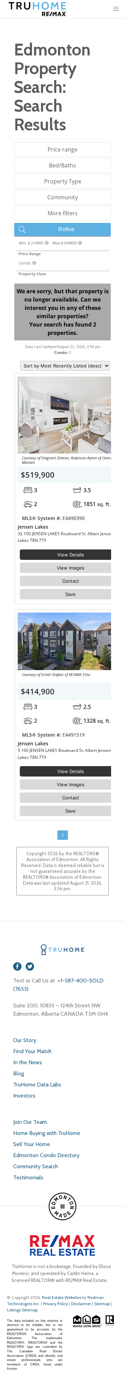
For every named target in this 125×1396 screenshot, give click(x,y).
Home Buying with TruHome (46, 1133)
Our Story (24, 1040)
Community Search (35, 1166)
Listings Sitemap (22, 1309)
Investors (24, 1095)
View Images (70, 568)
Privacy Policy (55, 1303)
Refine (66, 229)
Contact (70, 581)
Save (70, 594)
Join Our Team (30, 1122)
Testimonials (28, 1177)
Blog (18, 1073)
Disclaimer (81, 1303)
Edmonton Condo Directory (46, 1155)
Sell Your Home (31, 1144)
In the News (27, 1062)
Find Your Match (32, 1051)
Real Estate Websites (62, 1297)
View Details (70, 554)
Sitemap (102, 1303)
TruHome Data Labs (37, 1084)
